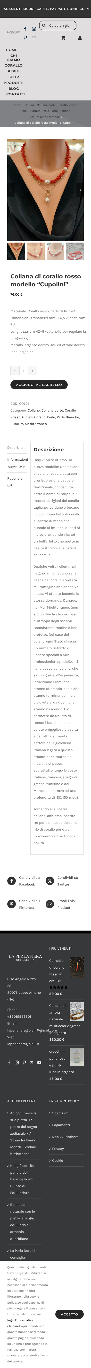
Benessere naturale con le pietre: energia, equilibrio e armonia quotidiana (22, 1221)
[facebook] (25, 29)
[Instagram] (17, 1062)
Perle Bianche (68, 417)
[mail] (34, 37)
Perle (51, 417)
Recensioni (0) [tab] (16, 481)
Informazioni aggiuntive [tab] (17, 462)
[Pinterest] (24, 1062)
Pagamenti (61, 1125)
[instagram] (34, 29)
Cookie (57, 1160)
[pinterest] (25, 37)
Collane (34, 410)
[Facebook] (9, 1062)
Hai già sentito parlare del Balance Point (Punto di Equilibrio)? (22, 1179)
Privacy (58, 1148)
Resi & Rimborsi (65, 1137)
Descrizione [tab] (16, 447)
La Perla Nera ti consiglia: (22, 1254)
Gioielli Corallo (33, 417)
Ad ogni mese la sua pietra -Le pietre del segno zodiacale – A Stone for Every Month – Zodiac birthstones (23, 1133)
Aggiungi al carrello (39, 385)
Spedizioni (60, 1113)
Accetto (69, 1314)
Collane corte (52, 410)
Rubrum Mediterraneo (28, 424)
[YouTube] (39, 1062)
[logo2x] (13, 33)
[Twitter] (32, 1062)
